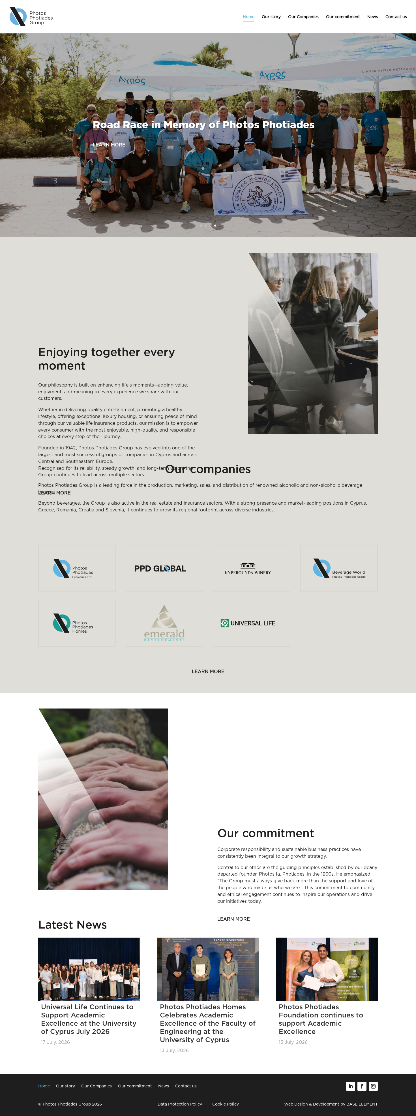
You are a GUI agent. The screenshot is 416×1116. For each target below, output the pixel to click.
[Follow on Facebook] (361, 1086)
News (372, 17)
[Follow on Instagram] (373, 1086)
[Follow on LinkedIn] (350, 1086)
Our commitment (343, 17)
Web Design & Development (311, 1104)
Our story (271, 17)
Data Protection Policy (180, 1104)
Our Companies (303, 17)
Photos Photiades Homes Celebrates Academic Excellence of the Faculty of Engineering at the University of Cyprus (208, 1023)
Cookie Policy (225, 1104)
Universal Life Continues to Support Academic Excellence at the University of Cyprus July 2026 (88, 1019)
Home (248, 17)
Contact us (396, 17)
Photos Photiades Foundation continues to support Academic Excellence (321, 1019)
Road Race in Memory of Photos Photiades (204, 125)
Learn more (109, 145)
